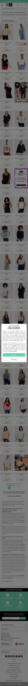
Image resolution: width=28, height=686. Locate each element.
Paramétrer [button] (14, 345)
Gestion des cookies (12, 351)
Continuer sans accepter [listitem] (14, 325)
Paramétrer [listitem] (14, 359)
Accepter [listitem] (14, 355)
